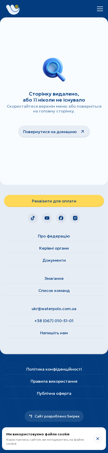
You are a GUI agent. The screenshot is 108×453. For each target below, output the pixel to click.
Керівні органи (54, 248)
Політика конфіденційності (54, 369)
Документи (54, 260)
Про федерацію (54, 235)
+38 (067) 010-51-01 (54, 320)
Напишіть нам (54, 332)
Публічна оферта (54, 393)
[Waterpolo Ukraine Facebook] (61, 218)
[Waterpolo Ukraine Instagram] (75, 218)
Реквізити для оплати (54, 200)
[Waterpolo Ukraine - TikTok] (33, 218)
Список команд (54, 290)
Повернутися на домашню (50, 131)
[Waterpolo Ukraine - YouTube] (47, 218)
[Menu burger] (100, 9)
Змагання (54, 278)
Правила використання (54, 381)
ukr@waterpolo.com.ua (54, 308)
